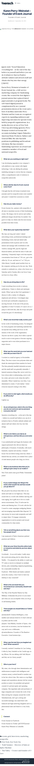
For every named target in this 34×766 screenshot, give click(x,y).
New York (5, 742)
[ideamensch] (7, 3)
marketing (24, 736)
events (4, 736)
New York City (15, 742)
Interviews (16, 736)
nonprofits (4, 739)
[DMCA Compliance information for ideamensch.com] (25, 762)
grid (9, 736)
